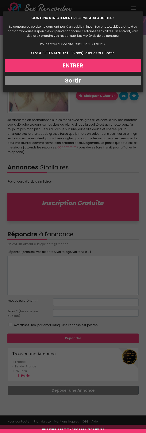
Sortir (73, 80)
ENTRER (73, 65)
